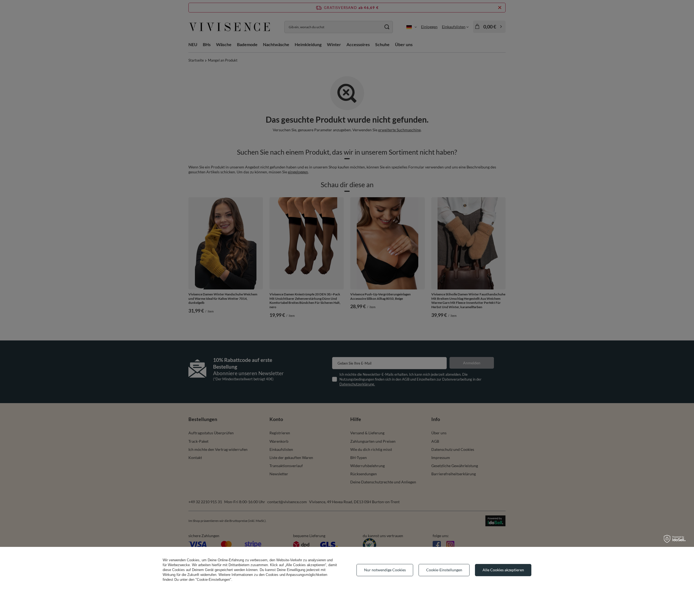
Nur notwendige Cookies (385, 570)
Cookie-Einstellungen (444, 570)
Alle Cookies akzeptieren (503, 570)
